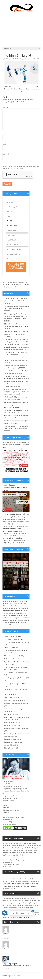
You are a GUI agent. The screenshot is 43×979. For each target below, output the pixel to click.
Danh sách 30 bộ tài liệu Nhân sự (14, 536)
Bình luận (5, 107)
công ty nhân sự (21, 622)
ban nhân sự (12, 615)
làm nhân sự (23, 601)
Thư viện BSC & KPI (10, 722)
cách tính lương (10, 622)
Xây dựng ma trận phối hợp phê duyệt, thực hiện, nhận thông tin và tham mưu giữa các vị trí (16, 384)
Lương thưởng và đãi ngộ (12, 697)
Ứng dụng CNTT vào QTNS (13, 742)
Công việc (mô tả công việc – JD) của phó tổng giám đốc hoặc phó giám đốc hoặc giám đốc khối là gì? (16, 342)
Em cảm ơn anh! (7, 951)
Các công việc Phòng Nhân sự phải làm (16, 642)
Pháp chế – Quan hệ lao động (13, 700)
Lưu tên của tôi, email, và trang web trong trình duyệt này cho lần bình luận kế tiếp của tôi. (20, 167)
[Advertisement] (21, 29)
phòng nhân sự (13, 601)
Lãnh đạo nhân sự (10, 694)
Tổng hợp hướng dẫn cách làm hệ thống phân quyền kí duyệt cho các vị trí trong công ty (16, 392)
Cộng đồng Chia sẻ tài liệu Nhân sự (15, 543)
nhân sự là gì (6, 603)
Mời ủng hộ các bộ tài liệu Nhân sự (15, 533)
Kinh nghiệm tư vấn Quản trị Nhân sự (16, 684)
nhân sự (5, 601)
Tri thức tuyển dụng (10, 725)
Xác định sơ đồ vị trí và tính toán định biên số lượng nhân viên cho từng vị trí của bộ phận (16, 405)
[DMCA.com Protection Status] (15, 830)
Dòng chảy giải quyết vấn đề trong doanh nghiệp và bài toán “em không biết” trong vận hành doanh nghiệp (15, 316)
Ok (3, 936)
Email (4, 144)
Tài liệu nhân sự (9, 714)
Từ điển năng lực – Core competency (16, 728)
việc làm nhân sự (13, 620)
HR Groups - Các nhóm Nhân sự (14, 540)
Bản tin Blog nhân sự (10, 636)
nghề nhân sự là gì (22, 615)
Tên (4, 134)
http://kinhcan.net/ (33, 881)
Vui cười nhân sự (9, 745)
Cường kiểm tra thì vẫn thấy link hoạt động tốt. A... (17, 965)
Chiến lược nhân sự (10, 659)
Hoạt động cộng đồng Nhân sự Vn (15, 678)
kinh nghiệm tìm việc (12, 613)
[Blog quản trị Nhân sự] (21, 7)
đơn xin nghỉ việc (16, 610)
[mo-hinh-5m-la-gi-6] (21, 83)
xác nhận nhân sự (17, 603)
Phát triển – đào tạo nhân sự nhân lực (16, 703)
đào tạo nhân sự (13, 606)
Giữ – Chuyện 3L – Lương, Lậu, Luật (15, 672)
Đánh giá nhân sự (9, 748)
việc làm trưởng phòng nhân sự (12, 618)
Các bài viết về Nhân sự (11, 639)
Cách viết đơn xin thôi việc (12, 656)
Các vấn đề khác (9, 647)
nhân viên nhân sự (14, 608)
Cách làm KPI (6, 625)
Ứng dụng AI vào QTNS (11, 739)
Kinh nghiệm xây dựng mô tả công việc (16, 689)
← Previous (7, 86)
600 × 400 (36, 59)
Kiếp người (7, 681)
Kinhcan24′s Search (8, 888)
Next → (37, 86)
